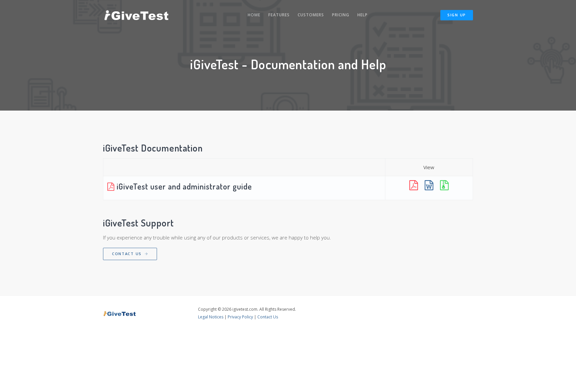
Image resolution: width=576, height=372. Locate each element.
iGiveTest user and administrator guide (183, 186)
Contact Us (127, 253)
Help (362, 15)
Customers (311, 15)
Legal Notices (210, 317)
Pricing (340, 15)
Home (254, 15)
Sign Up (456, 14)
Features (279, 15)
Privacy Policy (240, 317)
